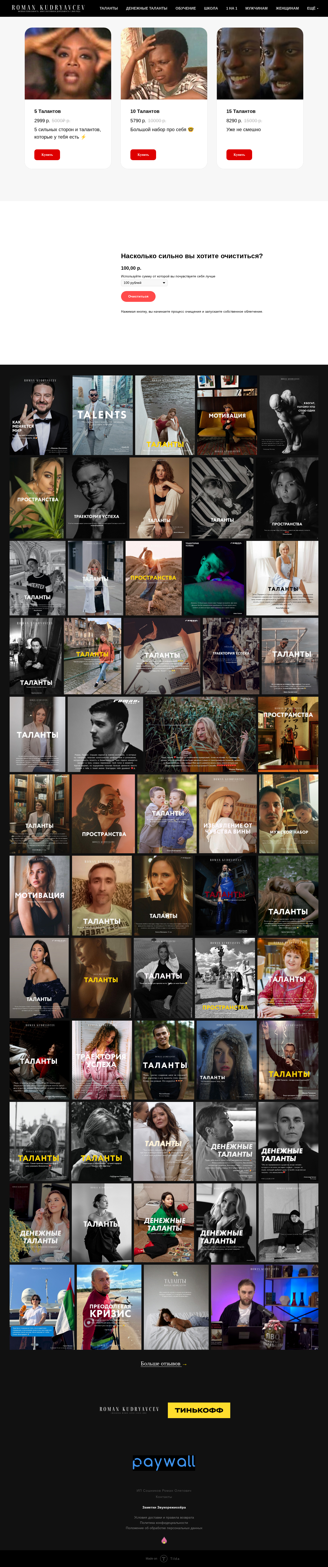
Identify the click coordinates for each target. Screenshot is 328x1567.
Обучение (186, 8)
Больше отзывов (161, 1363)
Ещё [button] (311, 8)
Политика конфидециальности (164, 1523)
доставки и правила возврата (170, 1517)
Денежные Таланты (146, 8)
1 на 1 (231, 8)
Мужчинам (256, 8)
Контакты (164, 1497)
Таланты (109, 8)
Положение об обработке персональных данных (164, 1528)
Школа (211, 8)
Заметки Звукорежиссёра (164, 1507)
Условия (140, 1517)
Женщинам (287, 8)
